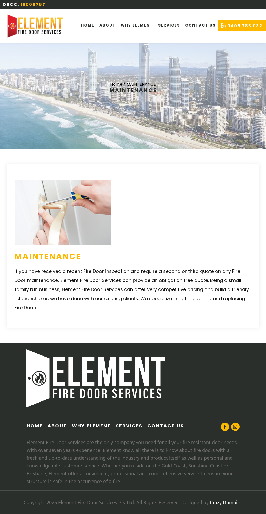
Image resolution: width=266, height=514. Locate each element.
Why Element (137, 25)
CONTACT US (200, 25)
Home (87, 25)
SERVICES (129, 426)
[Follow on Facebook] (225, 427)
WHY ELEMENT (91, 426)
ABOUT (57, 426)
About (107, 25)
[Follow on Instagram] (235, 427)
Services (169, 25)
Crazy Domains (226, 502)
